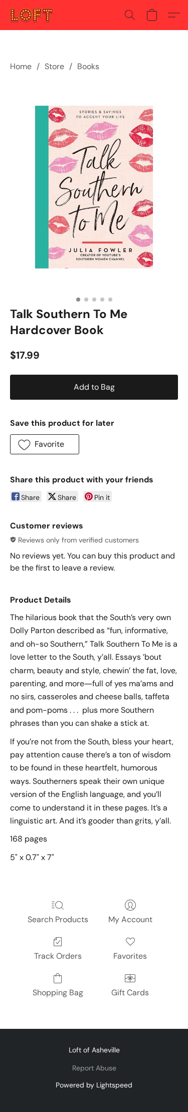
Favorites (130, 956)
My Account (130, 919)
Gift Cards (130, 992)
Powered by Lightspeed (94, 1084)
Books (88, 66)
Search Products (58, 919)
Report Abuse (94, 1067)
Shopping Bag (58, 992)
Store (54, 66)
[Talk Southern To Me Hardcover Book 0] (94, 187)
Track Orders (58, 956)
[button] (33, 15)
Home (21, 66)
